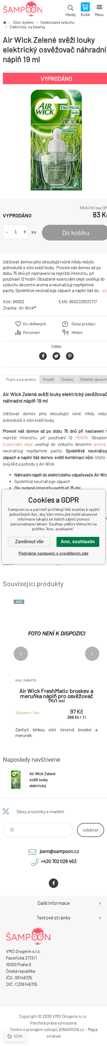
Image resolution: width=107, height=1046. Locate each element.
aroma (100, 444)
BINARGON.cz (71, 1029)
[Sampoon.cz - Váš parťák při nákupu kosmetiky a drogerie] (4, 22)
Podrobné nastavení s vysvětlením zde (53, 553)
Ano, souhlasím (78, 541)
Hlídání (77, 332)
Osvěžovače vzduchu (57, 22)
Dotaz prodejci (83, 324)
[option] (56, 140)
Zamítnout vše (29, 541)
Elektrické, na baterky (27, 27)
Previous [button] (21, 654)
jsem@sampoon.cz (59, 851)
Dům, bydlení (23, 22)
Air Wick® (27, 307)
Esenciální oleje (18, 444)
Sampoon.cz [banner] (22, 10)
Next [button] (92, 654)
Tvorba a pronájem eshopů (33, 1029)
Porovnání (31, 332)
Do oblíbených (34, 324)
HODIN (81, 437)
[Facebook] (53, 883)
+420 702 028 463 (58, 861)
